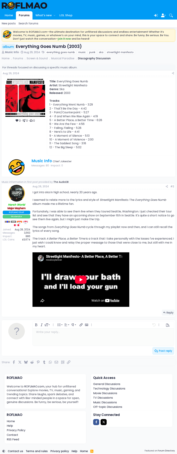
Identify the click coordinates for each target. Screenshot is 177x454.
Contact (12, 435)
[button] (54, 15)
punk (92, 52)
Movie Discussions (105, 393)
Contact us (15, 451)
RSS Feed (13, 439)
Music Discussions (105, 402)
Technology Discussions (109, 389)
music (82, 52)
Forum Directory (166, 450)
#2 (172, 186)
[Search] (171, 15)
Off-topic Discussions (107, 407)
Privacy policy (59, 451)
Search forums (28, 23)
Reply (170, 312)
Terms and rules (37, 451)
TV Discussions (103, 398)
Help (10, 426)
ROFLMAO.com (34, 386)
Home (9, 15)
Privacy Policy (16, 430)
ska (101, 52)
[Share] (173, 73)
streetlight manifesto (120, 52)
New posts (9, 23)
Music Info (12, 52)
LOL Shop (65, 15)
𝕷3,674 (26, 239)
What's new (43, 15)
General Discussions (106, 384)
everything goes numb (60, 52)
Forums (24, 15)
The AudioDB (61, 182)
